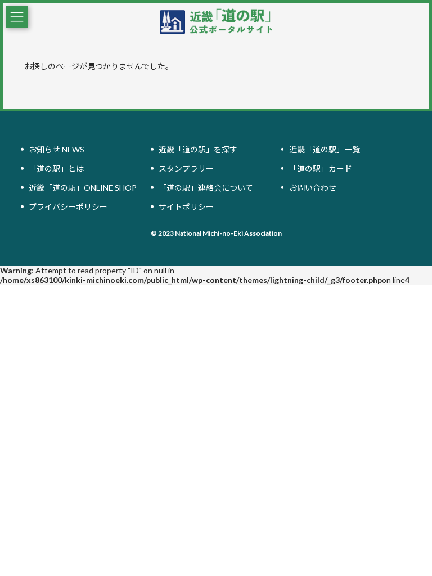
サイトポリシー (186, 207)
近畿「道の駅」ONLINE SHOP (83, 187)
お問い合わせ (312, 187)
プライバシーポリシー (68, 207)
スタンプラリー (186, 168)
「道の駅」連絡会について (206, 187)
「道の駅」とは (56, 168)
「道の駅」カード (320, 168)
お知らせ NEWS (56, 149)
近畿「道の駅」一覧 (324, 149)
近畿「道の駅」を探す (198, 149)
